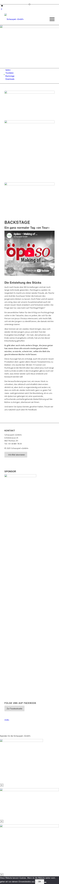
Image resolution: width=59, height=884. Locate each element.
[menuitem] (51, 19)
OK (39, 882)
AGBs (6, 720)
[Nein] (45, 882)
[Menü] (51, 19)
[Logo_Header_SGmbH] (24, 19)
